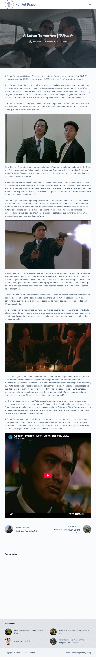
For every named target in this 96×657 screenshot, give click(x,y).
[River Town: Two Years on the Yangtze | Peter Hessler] (53, 641)
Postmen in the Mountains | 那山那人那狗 (29, 631)
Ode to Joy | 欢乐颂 (22, 641)
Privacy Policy (85, 653)
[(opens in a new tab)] (53, 631)
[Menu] (90, 5)
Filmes (64, 42)
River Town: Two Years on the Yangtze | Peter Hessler (71, 641)
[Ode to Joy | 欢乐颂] (8, 641)
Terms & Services (72, 653)
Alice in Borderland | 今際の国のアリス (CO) (75, 631)
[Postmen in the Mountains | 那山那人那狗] (8, 631)
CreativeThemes (28, 652)
